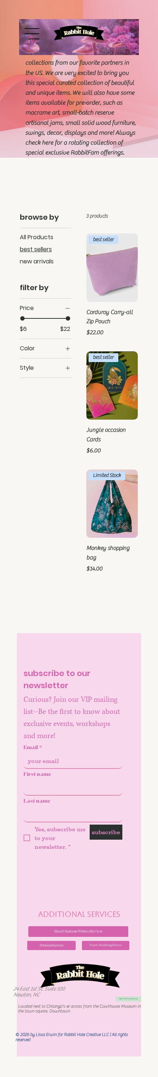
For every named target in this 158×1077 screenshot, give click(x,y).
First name (37, 774)
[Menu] (32, 33)
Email (33, 747)
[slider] (22, 318)
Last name (37, 801)
